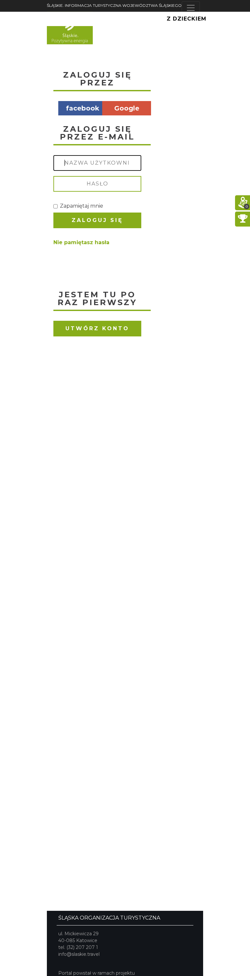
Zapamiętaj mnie (81, 206)
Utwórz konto (97, 328)
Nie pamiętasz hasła (81, 242)
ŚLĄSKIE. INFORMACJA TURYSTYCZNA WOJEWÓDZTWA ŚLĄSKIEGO (114, 5)
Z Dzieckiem (186, 19)
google (126, 108)
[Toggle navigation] (191, 7)
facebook (82, 108)
